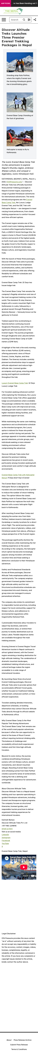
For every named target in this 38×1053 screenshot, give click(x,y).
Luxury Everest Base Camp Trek (15, 383)
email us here (7, 829)
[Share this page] (34, 20)
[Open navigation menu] (4, 20)
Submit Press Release (19, 1045)
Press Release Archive (22, 1040)
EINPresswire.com (14, 182)
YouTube (5, 843)
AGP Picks (5, 3)
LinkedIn (5, 835)
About (9, 1040)
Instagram (6, 838)
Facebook (6, 840)
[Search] (23, 19)
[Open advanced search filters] (29, 19)
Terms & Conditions (19, 1049)
